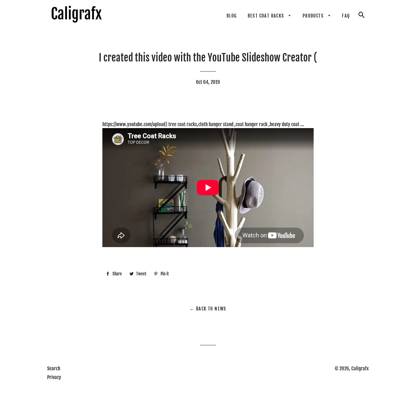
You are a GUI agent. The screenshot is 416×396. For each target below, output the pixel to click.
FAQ (346, 16)
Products (314, 16)
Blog (232, 16)
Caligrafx (360, 368)
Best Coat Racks (267, 16)
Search (53, 368)
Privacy (54, 377)
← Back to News (208, 308)
